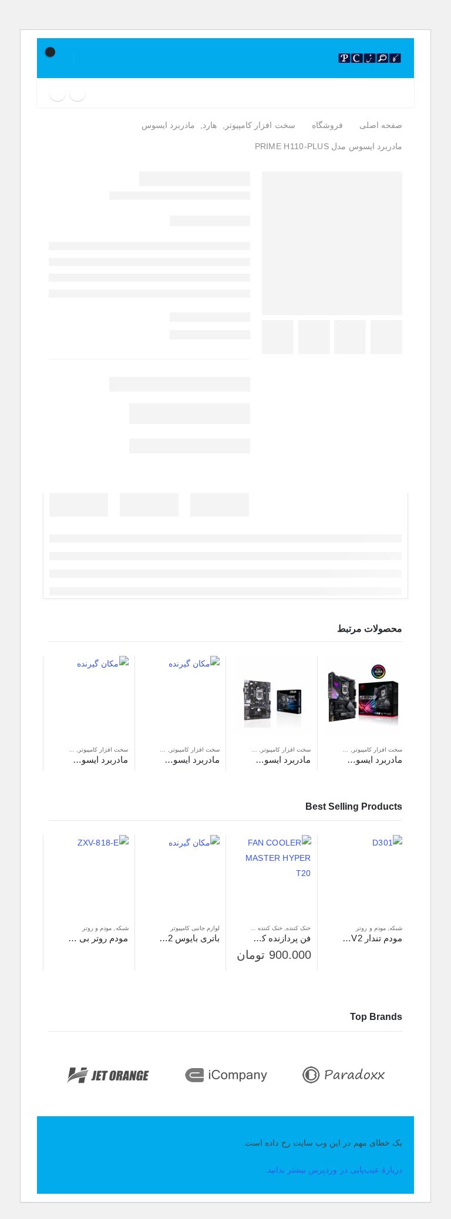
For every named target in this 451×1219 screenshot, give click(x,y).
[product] (363, 695)
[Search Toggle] (321, 58)
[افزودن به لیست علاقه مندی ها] (329, 750)
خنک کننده (298, 928)
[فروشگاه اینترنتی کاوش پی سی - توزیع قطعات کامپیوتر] (369, 58)
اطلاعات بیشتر (343, 675)
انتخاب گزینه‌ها (251, 854)
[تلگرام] (57, 93)
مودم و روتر (370, 928)
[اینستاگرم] (77, 93)
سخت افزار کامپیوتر (377, 749)
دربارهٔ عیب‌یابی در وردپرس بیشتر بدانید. (333, 1169)
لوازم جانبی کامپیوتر (195, 928)
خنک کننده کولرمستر (256, 928)
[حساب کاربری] (89, 58)
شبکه (395, 928)
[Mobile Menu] (397, 93)
